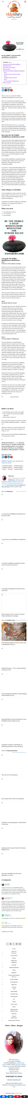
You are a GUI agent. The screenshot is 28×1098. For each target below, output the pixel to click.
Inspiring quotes (14, 1009)
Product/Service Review (14, 1020)
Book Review (14, 1018)
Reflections (14, 984)
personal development (18, 467)
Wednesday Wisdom (6, 462)
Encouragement (14, 982)
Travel (14, 989)
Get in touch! (10, 485)
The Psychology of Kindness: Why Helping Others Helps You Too (14, 694)
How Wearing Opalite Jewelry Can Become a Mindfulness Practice (14, 643)
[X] (6, 90)
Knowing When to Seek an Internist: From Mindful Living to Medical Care (14, 720)
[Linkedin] (8, 90)
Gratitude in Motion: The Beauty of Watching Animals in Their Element (12, 745)
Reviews (14, 1016)
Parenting (14, 1013)
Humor (14, 1006)
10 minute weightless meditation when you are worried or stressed (13, 564)
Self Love (14, 977)
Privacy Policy (14, 955)
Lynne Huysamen (8, 897)
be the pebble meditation (7, 465)
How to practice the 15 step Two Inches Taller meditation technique (13, 615)
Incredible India (14, 994)
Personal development (14, 975)
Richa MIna (7, 884)
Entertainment (14, 996)
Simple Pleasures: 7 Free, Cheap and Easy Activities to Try (14, 669)
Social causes (14, 1004)
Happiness (14, 972)
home (14, 948)
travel (18, 481)
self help (4, 469)
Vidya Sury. (16, 1059)
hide (10, 62)
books (22, 480)
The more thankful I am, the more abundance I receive (11, 874)
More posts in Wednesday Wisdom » (19, 752)
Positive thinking (14, 979)
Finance (14, 1001)
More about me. (6, 486)
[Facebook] (3, 90)
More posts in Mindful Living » (20, 620)
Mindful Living (11, 461)
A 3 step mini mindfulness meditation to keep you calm (13, 514)
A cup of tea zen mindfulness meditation (13, 539)
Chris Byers (7, 914)
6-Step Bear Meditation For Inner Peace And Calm (13, 589)
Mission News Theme (9, 1093)
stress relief (10, 469)
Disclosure (14, 953)
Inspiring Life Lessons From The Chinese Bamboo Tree (14, 848)
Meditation (18, 461)
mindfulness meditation (7, 467)
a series (16, 443)
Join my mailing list (19, 485)
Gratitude (14, 965)
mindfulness (12, 1063)
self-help (19, 1063)
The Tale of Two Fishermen (10, 775)
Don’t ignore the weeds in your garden (13, 798)
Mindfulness (11, 480)
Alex (6, 922)
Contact (14, 958)
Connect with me (13, 1071)
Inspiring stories (14, 1011)
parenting (4, 481)
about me (14, 951)
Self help (18, 480)
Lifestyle (14, 987)
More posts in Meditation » (21, 491)
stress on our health (19, 125)
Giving (14, 970)
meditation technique (18, 465)
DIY (14, 999)
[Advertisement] (14, 28)
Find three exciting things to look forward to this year (14, 823)
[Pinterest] (11, 90)
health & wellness (12, 481)
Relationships (14, 991)
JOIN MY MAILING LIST (14, 1080)
